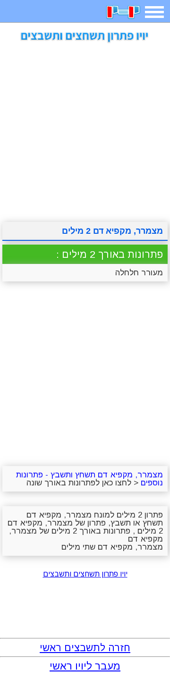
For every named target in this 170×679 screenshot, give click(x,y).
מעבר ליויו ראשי (85, 666)
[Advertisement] (85, 129)
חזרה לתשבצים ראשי (85, 647)
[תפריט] (154, 12)
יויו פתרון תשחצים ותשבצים (85, 574)
